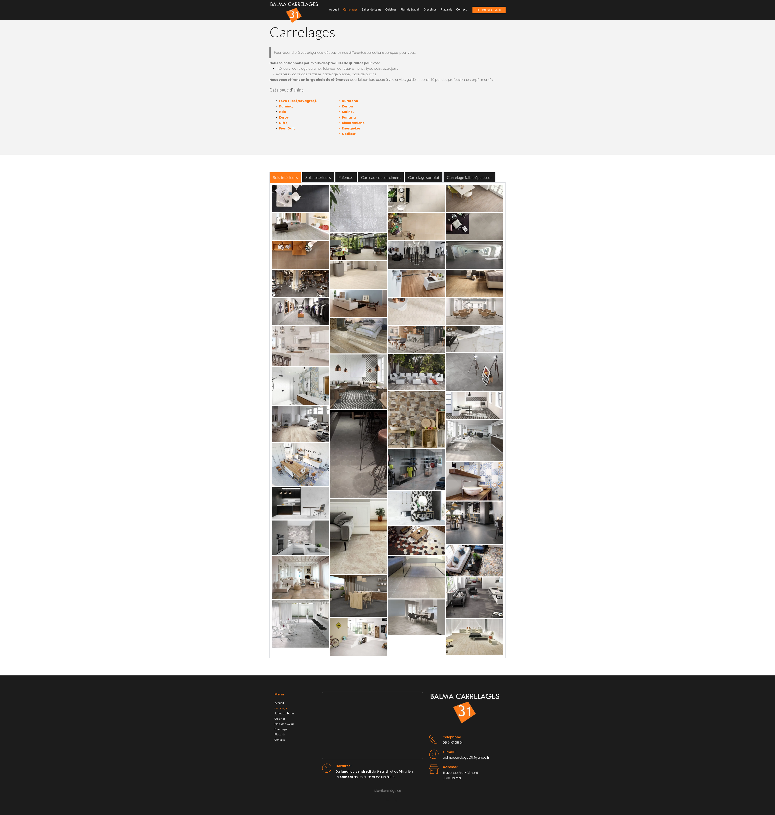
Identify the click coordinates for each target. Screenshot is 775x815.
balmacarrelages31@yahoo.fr (466, 757)
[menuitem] (334, 10)
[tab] (285, 177)
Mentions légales (387, 790)
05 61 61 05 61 (453, 742)
